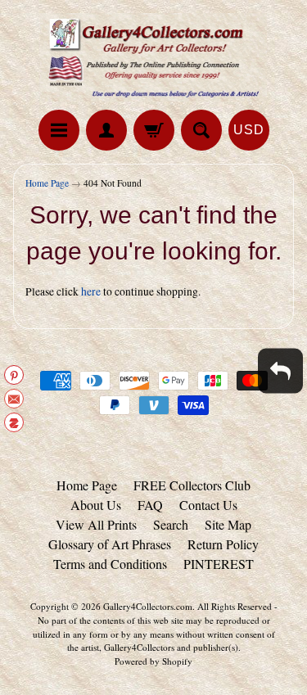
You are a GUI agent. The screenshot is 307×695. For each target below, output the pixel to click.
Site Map (228, 524)
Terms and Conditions (110, 563)
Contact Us (208, 504)
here (91, 291)
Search (170, 524)
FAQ (150, 504)
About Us (95, 504)
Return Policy (223, 544)
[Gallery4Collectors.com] (154, 57)
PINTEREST (218, 563)
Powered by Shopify (153, 661)
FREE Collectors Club (192, 485)
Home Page (47, 183)
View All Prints (96, 524)
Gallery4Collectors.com (147, 606)
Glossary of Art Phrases (109, 544)
